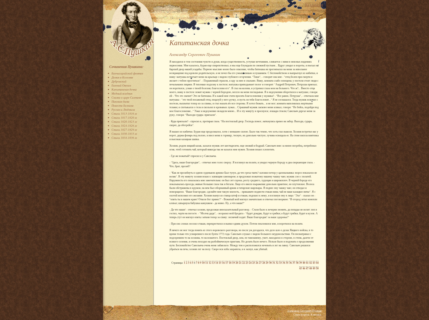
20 (237, 263)
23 (247, 263)
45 (300, 268)
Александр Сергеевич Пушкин (304, 310)
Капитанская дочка (124, 89)
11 (206, 263)
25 (253, 263)
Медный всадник (121, 93)
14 (216, 263)
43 (314, 263)
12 (210, 263)
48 (310, 268)
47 (307, 268)
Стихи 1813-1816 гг (124, 114)
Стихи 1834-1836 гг (124, 138)
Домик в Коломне (122, 77)
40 (304, 263)
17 (226, 263)
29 (267, 263)
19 (233, 263)
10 (203, 263)
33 (280, 263)
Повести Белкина (122, 105)
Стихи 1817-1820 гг (124, 118)
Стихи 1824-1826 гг (124, 126)
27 (260, 263)
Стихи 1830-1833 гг (124, 134)
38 (297, 263)
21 (240, 263)
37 (293, 263)
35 (287, 263)
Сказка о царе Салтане (126, 97)
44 (317, 263)
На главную (314, 4)
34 (283, 263)
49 (314, 268)
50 (317, 268)
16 (223, 263)
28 (263, 263)
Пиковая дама (120, 101)
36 (290, 263)
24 (250, 263)
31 (273, 263)
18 (230, 263)
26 (257, 263)
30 (270, 263)
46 (304, 268)
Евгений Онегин (121, 85)
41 (307, 263)
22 (243, 263)
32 (277, 263)
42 (310, 263)
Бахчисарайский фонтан (127, 73)
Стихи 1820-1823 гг (124, 122)
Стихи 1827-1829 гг (124, 130)
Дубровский (118, 81)
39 (300, 263)
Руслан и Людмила (123, 109)
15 (220, 263)
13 (213, 263)
